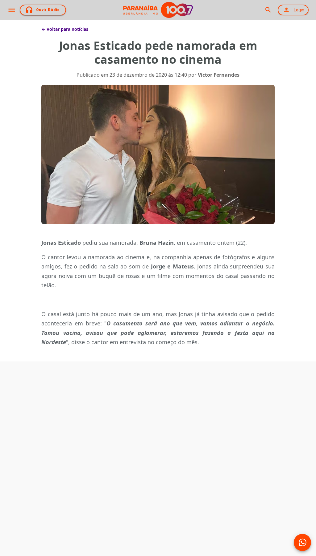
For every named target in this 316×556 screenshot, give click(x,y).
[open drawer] (12, 10)
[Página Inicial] (158, 10)
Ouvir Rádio (48, 10)
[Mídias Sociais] (302, 542)
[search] (268, 9)
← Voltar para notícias (64, 29)
